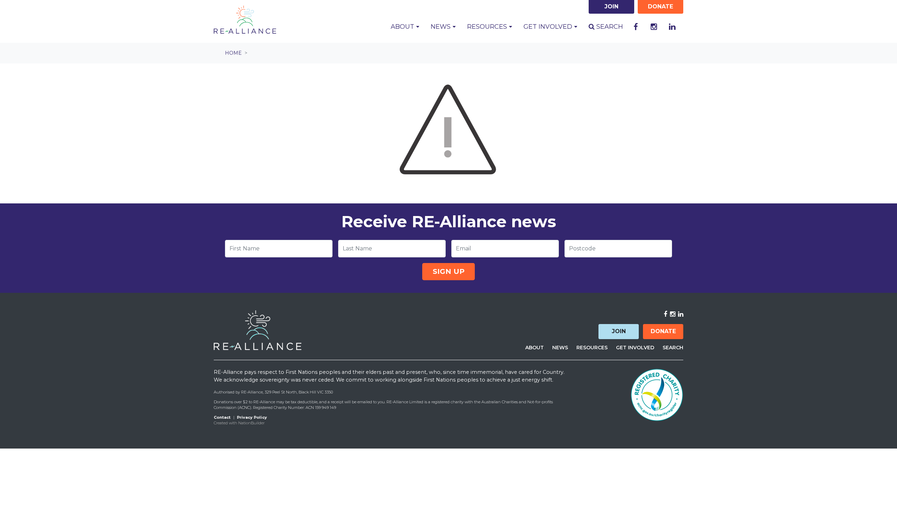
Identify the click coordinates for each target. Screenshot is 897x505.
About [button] (403, 27)
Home (233, 53)
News (560, 347)
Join (619, 331)
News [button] (441, 27)
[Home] (245, 19)
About (534, 347)
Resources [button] (488, 27)
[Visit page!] (636, 27)
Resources (592, 347)
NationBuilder (251, 422)
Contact (222, 417)
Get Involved (635, 347)
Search (609, 27)
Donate (663, 331)
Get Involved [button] (548, 27)
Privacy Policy (252, 417)
